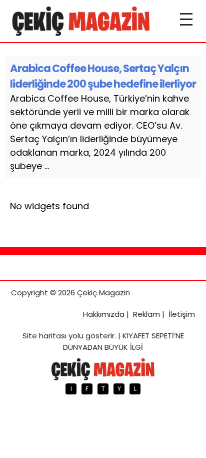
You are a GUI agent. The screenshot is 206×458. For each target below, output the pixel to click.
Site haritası (44, 335)
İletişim (181, 314)
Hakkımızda (103, 314)
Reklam (146, 314)
